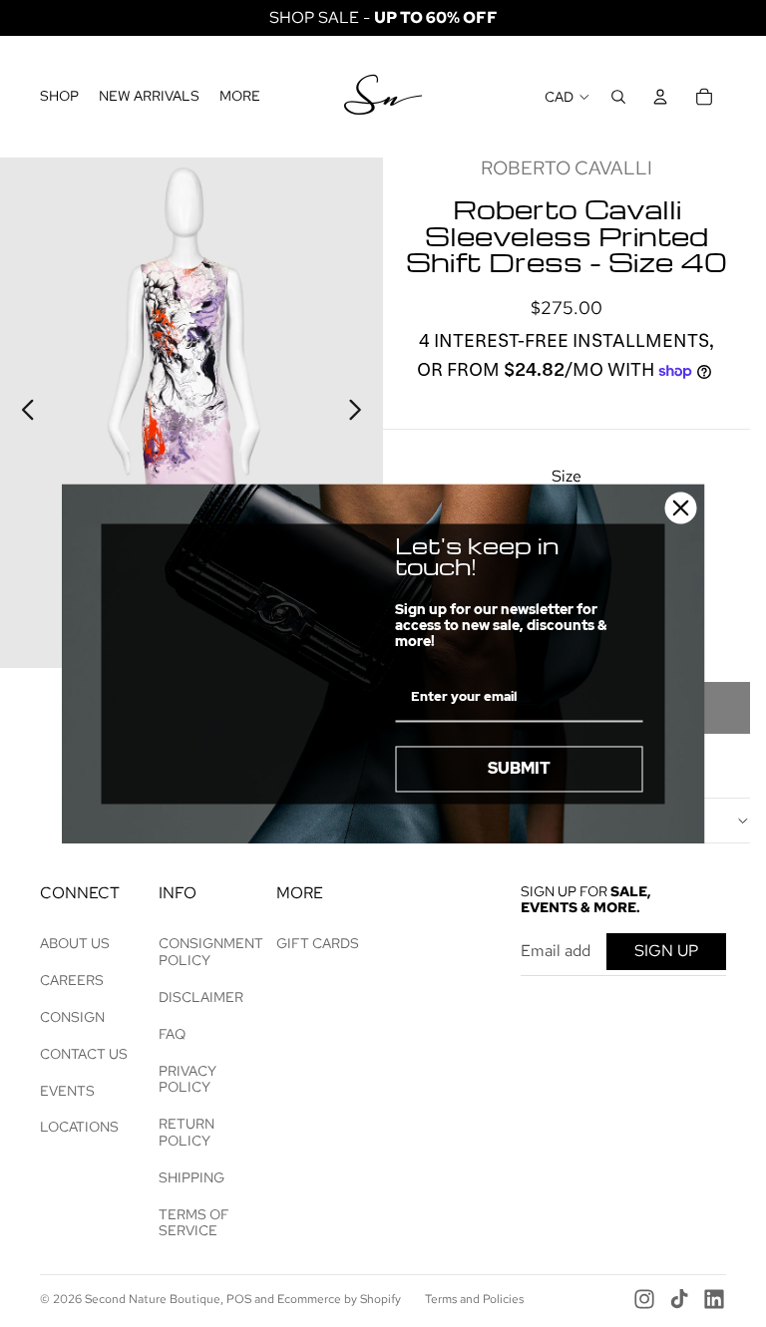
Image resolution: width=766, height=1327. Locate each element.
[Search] (618, 97)
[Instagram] (644, 1299)
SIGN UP (666, 950)
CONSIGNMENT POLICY (211, 951)
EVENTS (67, 1091)
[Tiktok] (679, 1299)
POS (238, 1299)
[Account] (660, 97)
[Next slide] (360, 413)
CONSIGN (72, 1017)
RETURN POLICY (186, 1132)
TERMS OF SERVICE (194, 1222)
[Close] (681, 507)
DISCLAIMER (201, 997)
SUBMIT (519, 769)
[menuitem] (239, 97)
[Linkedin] (714, 1299)
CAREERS (72, 980)
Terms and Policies (474, 1299)
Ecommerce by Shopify (339, 1299)
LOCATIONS (79, 1127)
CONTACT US (84, 1054)
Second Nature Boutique (152, 1299)
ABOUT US (75, 943)
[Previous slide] (22, 413)
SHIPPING (191, 1177)
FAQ (172, 1034)
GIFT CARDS (317, 943)
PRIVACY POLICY (187, 1079)
